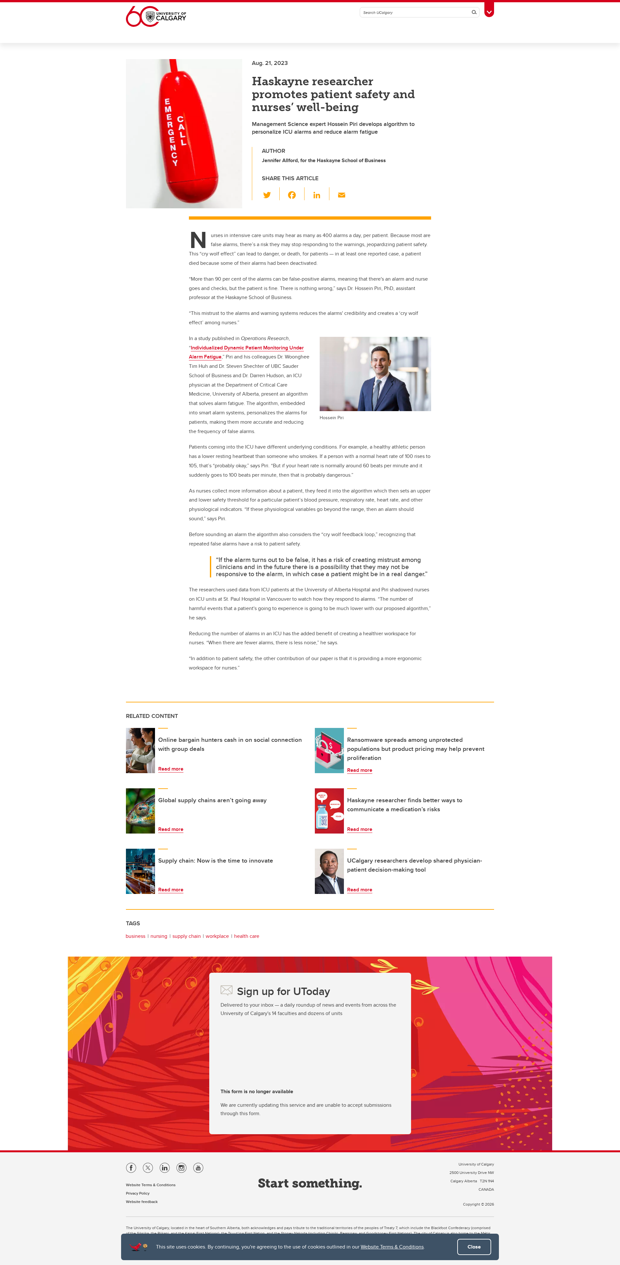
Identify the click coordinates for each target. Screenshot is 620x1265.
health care (246, 936)
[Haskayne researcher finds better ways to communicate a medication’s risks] (329, 811)
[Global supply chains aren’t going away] (140, 811)
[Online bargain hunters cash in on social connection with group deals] (140, 750)
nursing (158, 936)
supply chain (186, 936)
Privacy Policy (138, 1193)
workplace (217, 936)
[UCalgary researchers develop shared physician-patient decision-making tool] (329, 871)
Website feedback (142, 1201)
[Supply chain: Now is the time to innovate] (140, 871)
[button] (271, 193)
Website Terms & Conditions (392, 1246)
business (135, 936)
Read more (170, 768)
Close (474, 1246)
